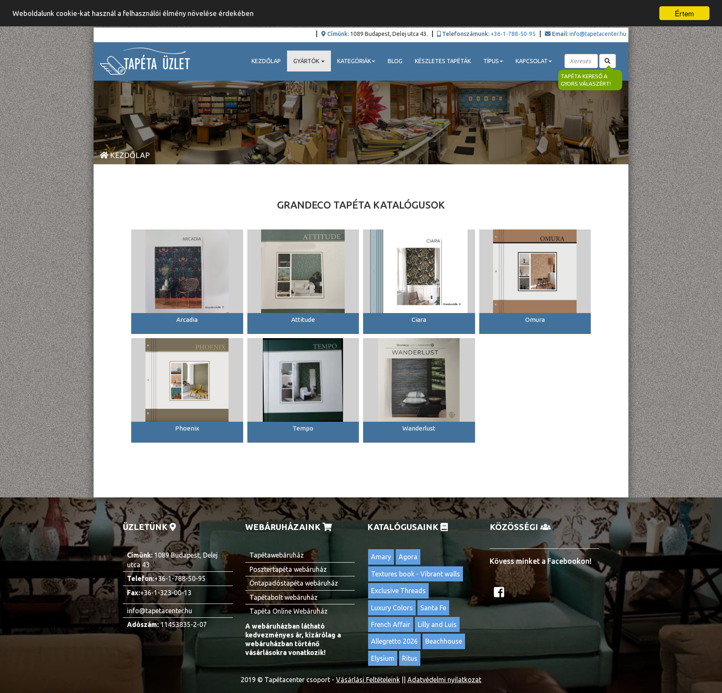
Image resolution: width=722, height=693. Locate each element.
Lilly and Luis (437, 624)
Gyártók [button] (306, 61)
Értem (684, 13)
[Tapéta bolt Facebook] (500, 594)
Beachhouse (443, 641)
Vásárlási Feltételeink (368, 679)
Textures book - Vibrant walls (415, 574)
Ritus (409, 658)
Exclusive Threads (398, 590)
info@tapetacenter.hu (597, 34)
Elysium (382, 658)
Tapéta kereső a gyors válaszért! (586, 80)
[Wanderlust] (419, 379)
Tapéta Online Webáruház (288, 611)
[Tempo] (303, 379)
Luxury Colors (392, 607)
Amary (381, 557)
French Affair (390, 624)
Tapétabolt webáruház (283, 597)
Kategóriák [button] (354, 61)
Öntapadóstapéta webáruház (293, 583)
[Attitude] (303, 271)
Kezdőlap (266, 61)
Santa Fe (433, 607)
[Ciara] (419, 271)
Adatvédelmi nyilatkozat (444, 679)
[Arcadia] (187, 271)
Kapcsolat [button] (532, 61)
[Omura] (535, 271)
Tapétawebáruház (276, 555)
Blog (395, 61)
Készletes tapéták (443, 61)
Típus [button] (491, 61)
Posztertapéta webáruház (288, 569)
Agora (408, 557)
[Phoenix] (187, 379)
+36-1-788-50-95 (513, 34)
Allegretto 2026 (394, 641)
